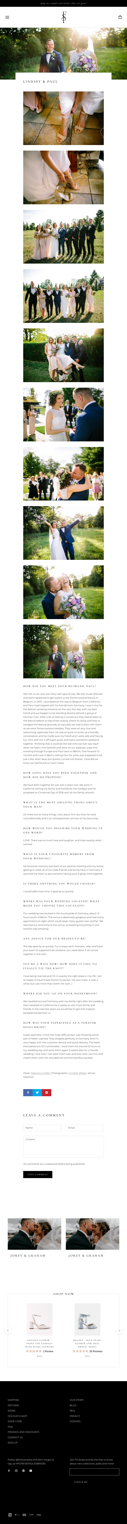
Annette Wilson (78, 1073)
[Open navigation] (7, 17)
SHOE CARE (15, 1421)
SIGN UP (13, 1442)
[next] (119, 1330)
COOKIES (75, 1421)
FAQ (10, 1426)
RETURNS (13, 1405)
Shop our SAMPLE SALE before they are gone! (63, 3)
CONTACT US (15, 1437)
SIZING (12, 1410)
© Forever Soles (18, 1508)
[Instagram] (16, 1471)
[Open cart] (120, 17)
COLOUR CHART (17, 1416)
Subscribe (81, 1482)
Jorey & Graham (28, 1255)
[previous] (7, 1330)
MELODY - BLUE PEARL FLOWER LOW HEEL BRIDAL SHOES (87, 1343)
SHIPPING (13, 1399)
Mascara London (40, 1073)
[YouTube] (31, 1471)
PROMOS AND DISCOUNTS (23, 1432)
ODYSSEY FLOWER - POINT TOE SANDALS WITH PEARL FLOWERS (39, 1343)
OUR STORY (77, 1399)
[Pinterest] (23, 1471)
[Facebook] (9, 1471)
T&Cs (72, 1410)
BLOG (73, 1405)
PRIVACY (75, 1416)
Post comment (38, 1174)
